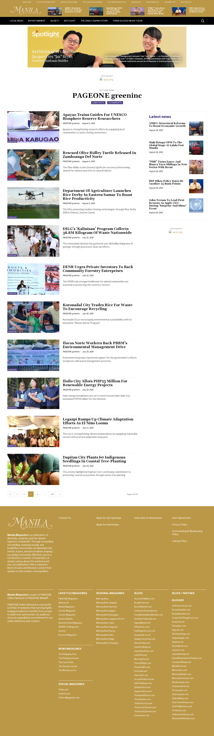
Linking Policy (179, 541)
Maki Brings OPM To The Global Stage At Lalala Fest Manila (114, 11)
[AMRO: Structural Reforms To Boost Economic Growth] (55, 11)
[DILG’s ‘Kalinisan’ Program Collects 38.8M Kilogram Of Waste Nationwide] (33, 241)
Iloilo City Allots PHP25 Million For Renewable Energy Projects (95, 383)
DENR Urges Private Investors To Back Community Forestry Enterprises (98, 269)
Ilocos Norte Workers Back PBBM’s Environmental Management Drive (95, 345)
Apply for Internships (107, 524)
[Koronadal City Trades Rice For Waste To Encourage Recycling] (33, 317)
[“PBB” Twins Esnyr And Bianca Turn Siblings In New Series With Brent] (137, 11)
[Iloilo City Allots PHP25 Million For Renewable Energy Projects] (33, 393)
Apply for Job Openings (108, 517)
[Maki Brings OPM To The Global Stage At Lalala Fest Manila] (96, 11)
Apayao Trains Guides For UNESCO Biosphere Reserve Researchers (95, 117)
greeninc (12, 141)
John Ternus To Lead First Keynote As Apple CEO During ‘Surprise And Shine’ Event (167, 204)
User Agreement (181, 517)
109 (52, 494)
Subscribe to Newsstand (148, 517)
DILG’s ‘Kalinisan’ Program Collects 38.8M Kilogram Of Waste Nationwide (97, 231)
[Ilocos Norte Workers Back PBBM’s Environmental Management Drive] (33, 355)
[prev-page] (10, 494)
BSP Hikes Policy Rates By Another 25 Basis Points (197, 10)
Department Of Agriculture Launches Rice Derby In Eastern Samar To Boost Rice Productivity (97, 195)
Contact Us (65, 517)
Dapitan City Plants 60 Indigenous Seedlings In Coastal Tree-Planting (94, 459)
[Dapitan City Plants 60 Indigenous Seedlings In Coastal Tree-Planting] (33, 469)
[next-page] (60, 494)
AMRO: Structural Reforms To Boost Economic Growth (73, 10)
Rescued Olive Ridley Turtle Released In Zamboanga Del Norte (99, 155)
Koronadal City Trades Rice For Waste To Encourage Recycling (97, 307)
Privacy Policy (179, 524)
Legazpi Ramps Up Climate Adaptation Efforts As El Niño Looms (98, 421)
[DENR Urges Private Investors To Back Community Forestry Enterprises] (33, 279)
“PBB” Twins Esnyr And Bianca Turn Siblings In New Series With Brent (156, 11)
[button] (203, 21)
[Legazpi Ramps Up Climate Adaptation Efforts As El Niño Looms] (33, 431)
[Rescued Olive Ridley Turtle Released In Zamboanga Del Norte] (33, 165)
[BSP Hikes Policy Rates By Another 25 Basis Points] (179, 11)
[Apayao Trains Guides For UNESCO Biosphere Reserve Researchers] (33, 127)
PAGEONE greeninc (71, 123)
